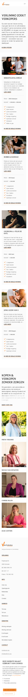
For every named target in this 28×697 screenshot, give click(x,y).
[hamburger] (24, 4)
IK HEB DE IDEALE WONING (12, 128)
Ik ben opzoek (7, 47)
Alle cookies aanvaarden (9, 690)
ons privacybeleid (16, 675)
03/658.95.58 (5, 650)
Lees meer (7, 92)
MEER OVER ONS (7, 405)
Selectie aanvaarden (9, 693)
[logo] (6, 4)
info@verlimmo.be (6, 654)
